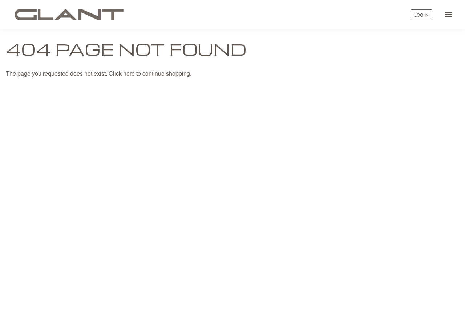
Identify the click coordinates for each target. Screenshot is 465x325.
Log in (421, 15)
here (129, 73)
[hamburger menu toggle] (449, 14)
